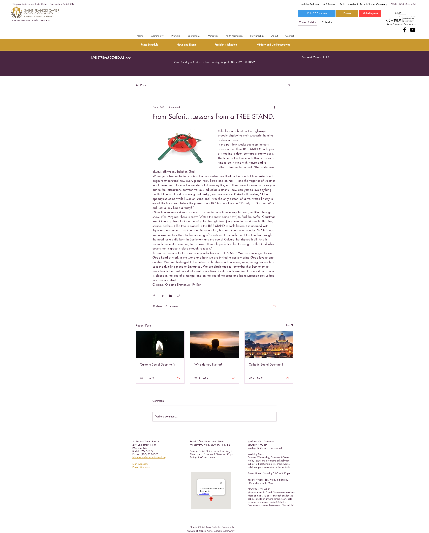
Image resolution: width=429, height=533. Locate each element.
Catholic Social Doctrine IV (157, 364)
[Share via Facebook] (154, 295)
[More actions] (274, 107)
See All (289, 325)
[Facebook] (404, 30)
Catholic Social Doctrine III (266, 364)
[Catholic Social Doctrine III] (269, 344)
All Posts (141, 85)
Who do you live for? (208, 364)
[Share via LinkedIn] (170, 295)
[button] (157, 35)
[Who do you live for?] (214, 344)
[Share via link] (178, 295)
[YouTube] (412, 30)
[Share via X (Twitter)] (162, 295)
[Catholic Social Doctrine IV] (160, 344)
